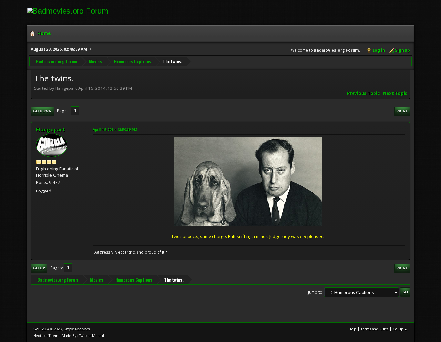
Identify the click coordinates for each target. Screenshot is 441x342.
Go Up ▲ (400, 328)
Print (402, 111)
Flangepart (50, 129)
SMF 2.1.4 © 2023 (47, 329)
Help (352, 328)
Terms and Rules (374, 328)
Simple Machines (77, 329)
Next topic (395, 93)
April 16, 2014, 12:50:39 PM (115, 129)
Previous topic (363, 93)
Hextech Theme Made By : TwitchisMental (68, 335)
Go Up (39, 267)
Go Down (42, 111)
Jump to (315, 292)
